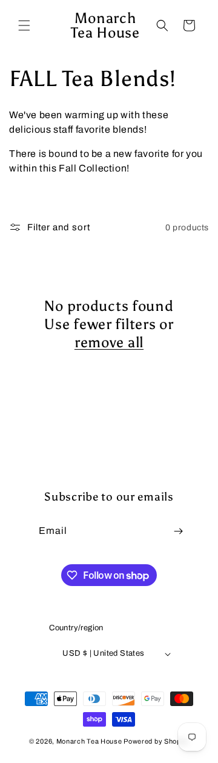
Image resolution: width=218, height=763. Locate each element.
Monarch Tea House (89, 741)
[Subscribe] (178, 531)
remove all (109, 342)
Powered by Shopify (156, 741)
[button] (24, 25)
